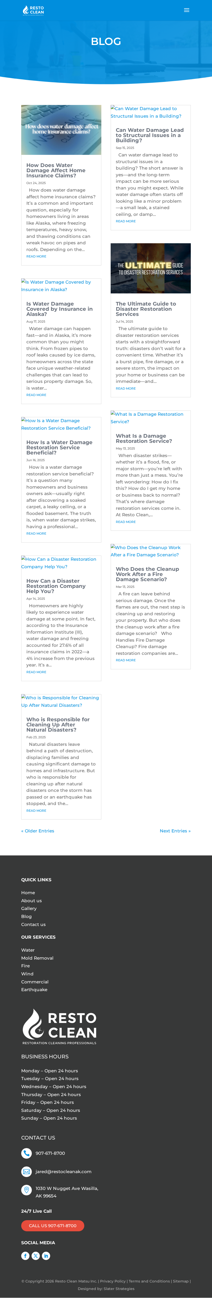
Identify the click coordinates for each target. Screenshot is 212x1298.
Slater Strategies (119, 1288)
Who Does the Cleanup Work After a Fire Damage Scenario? (147, 574)
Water (28, 950)
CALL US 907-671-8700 (53, 1225)
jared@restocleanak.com (64, 1171)
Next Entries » (175, 830)
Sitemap (181, 1281)
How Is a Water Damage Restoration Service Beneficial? (59, 447)
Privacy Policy (113, 1281)
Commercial (35, 981)
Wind (27, 973)
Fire (25, 965)
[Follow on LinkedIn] (46, 1256)
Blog (26, 916)
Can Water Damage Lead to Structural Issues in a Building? (150, 135)
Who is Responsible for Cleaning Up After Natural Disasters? (58, 724)
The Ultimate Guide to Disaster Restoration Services (146, 309)
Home (28, 892)
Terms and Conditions (149, 1281)
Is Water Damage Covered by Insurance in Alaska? (59, 309)
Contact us (33, 924)
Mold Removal (37, 958)
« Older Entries (37, 830)
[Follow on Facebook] (25, 1256)
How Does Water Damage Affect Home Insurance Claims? (56, 170)
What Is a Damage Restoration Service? (144, 438)
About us (31, 900)
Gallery (29, 908)
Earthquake (34, 989)
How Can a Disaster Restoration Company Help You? (56, 586)
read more (36, 256)
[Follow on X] (36, 1256)
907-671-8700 (50, 1153)
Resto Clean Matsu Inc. (76, 1281)
